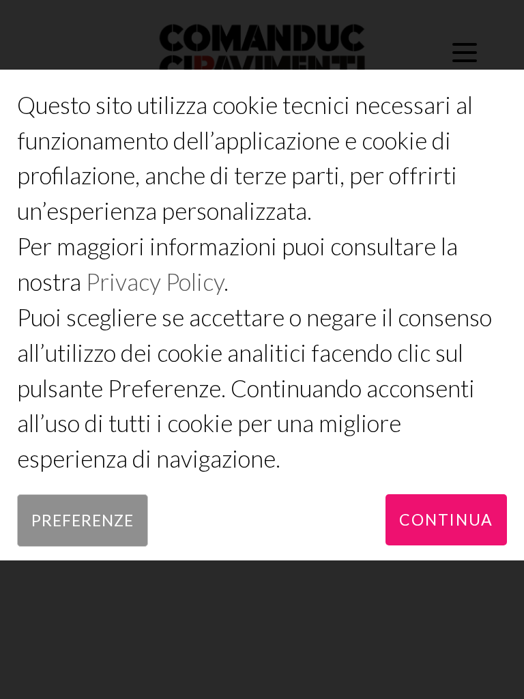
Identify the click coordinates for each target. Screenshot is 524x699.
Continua (446, 519)
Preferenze (82, 520)
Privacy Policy (155, 282)
